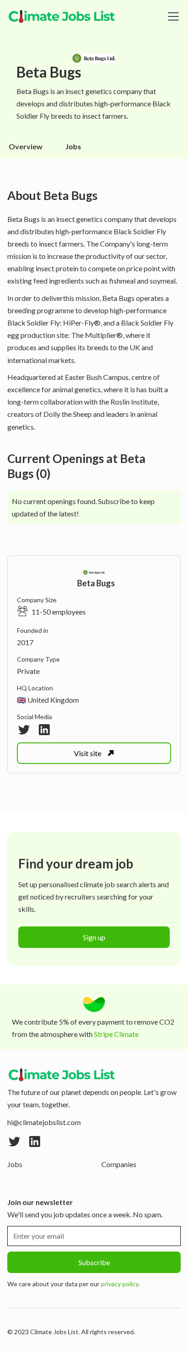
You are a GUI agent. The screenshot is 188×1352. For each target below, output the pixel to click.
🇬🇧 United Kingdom (48, 699)
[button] (171, 16)
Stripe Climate (116, 1034)
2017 (25, 642)
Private (28, 671)
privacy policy (119, 1284)
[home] (62, 16)
